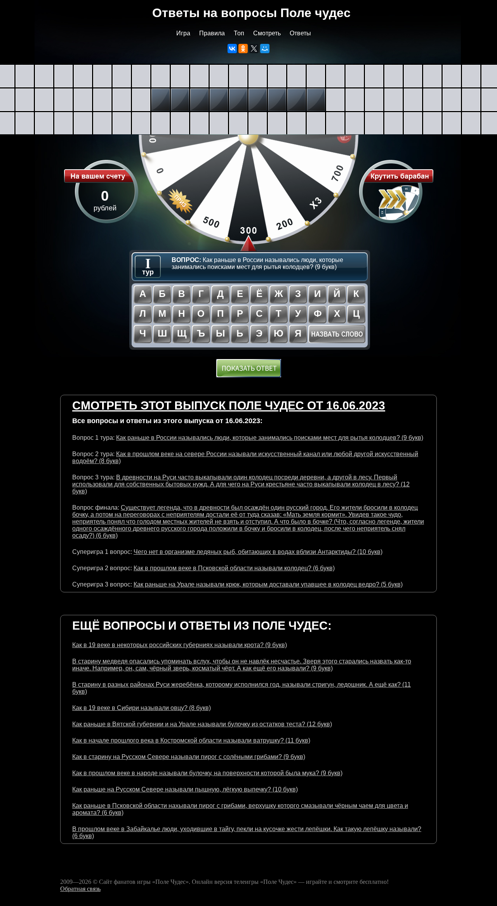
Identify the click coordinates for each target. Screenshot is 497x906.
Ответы (300, 33)
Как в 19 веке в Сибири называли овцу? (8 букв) (141, 708)
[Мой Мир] (264, 48)
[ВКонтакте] (232, 48)
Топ (239, 33)
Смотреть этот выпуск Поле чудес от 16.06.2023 (228, 405)
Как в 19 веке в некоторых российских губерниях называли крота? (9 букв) (179, 645)
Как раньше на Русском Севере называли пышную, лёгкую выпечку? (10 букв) (185, 789)
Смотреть (267, 33)
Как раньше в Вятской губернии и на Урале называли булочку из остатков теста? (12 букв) (202, 724)
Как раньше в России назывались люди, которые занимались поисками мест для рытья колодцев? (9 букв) (269, 437)
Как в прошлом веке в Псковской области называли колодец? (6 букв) (234, 568)
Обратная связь (80, 888)
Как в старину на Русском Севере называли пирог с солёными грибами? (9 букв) (188, 756)
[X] (254, 48)
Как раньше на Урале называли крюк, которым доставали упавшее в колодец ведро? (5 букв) (268, 584)
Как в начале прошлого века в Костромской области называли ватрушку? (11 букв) (191, 740)
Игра (183, 33)
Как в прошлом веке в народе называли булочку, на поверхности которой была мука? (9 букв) (207, 773)
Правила (212, 33)
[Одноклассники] (243, 48)
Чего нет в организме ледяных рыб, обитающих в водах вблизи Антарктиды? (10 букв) (258, 551)
